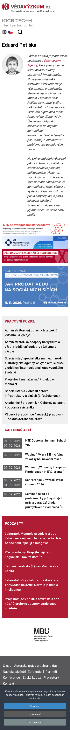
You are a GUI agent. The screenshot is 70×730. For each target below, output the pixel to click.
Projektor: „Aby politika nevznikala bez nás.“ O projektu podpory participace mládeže (32, 603)
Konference (11, 677)
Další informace (35, 722)
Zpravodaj (35, 672)
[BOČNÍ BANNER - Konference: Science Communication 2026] (35, 286)
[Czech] (10, 32)
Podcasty (14, 523)
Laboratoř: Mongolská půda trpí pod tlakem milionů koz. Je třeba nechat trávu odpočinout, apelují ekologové (34, 538)
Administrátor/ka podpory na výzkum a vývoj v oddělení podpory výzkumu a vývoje (32, 346)
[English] (4, 32)
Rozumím (35, 706)
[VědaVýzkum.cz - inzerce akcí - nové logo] (35, 256)
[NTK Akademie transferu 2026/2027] (35, 228)
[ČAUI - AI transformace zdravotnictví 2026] (35, 242)
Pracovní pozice (20, 321)
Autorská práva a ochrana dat (35, 666)
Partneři (51, 672)
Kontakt (8, 683)
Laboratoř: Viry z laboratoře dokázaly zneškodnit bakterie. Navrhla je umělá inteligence (31, 585)
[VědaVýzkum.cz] (34, 6)
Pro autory (51, 677)
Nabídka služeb (14, 672)
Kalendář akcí (18, 430)
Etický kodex (32, 677)
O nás (7, 666)
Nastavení (35, 714)
